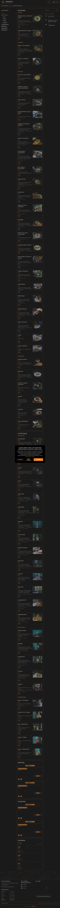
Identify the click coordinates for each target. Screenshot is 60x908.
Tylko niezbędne (28, 460)
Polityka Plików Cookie (29, 456)
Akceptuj (38, 459)
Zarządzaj (20, 459)
